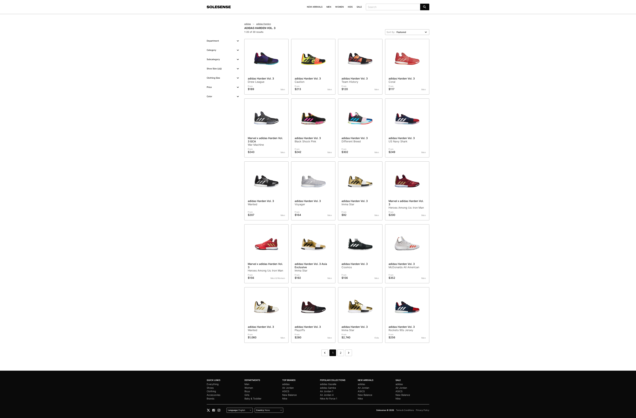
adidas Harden (263, 24)
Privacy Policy (422, 410)
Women (339, 7)
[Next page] (348, 352)
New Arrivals (314, 7)
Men (328, 7)
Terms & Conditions (405, 410)
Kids (350, 7)
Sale (359, 7)
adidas (247, 24)
